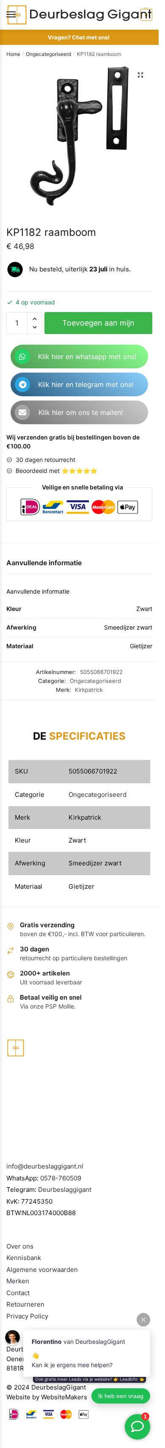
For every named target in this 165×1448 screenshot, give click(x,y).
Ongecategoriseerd (48, 54)
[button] (140, 75)
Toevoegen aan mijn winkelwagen (98, 326)
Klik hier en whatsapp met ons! (87, 356)
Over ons (19, 1246)
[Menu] (19, 14)
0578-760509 (60, 1178)
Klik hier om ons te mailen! (80, 412)
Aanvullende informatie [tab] (44, 562)
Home (13, 54)
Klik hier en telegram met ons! (85, 384)
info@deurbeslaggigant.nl (44, 1166)
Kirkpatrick (89, 689)
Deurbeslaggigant (64, 1189)
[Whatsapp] (22, 356)
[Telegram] (22, 384)
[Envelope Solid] (22, 412)
